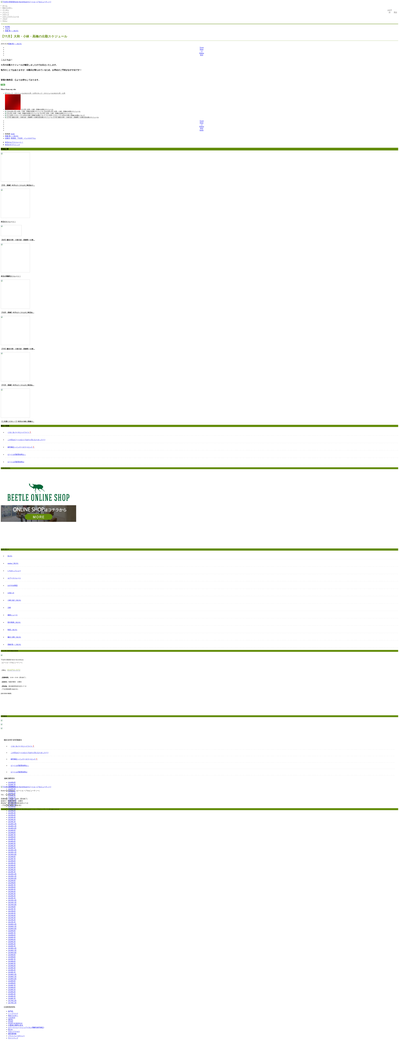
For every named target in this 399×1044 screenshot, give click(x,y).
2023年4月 (12, 865)
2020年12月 (12, 924)
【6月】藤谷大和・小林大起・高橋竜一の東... (18, 240)
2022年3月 (12, 894)
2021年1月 (12, 922)
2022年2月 (12, 896)
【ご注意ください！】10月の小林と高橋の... (17, 421)
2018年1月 (12, 998)
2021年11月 (12, 902)
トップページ (13, 1013)
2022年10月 (12, 878)
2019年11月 (12, 950)
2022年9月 (12, 881)
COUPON (11, 1018)
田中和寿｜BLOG (14, 622)
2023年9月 (12, 857)
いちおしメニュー (14, 571)
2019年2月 (12, 970)
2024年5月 (12, 839)
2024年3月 (12, 843)
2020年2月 (12, 944)
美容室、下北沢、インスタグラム (23, 138)
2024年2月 (12, 846)
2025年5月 (12, 813)
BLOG (10, 556)
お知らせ (11, 593)
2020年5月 (12, 937)
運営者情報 (12, 1034)
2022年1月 (12, 898)
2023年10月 (12, 854)
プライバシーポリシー (16, 1036)
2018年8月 (12, 983)
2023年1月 (12, 872)
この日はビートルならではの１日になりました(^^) (26, 440)
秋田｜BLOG (12, 630)
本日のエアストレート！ (14, 142)
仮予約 (10, 1011)
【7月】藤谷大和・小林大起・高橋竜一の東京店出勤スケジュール (76, 117)
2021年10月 (12, 905)
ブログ (4, 19)
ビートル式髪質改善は (16, 462)
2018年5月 (12, 990)
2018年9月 (12, 981)
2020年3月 (12, 942)
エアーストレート (14, 578)
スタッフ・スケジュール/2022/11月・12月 (50, 93)
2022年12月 (12, 874)
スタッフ (5, 14)
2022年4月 (12, 891)
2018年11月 (12, 977)
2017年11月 (12, 1003)
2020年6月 (12, 935)
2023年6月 (12, 861)
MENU (10, 1019)
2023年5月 (12, 863)
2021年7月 (12, 909)
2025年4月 (12, 815)
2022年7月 (12, 885)
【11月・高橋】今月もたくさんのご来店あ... (17, 385)
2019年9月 (12, 955)
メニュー (5, 12)
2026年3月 (12, 793)
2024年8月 (12, 833)
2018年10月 (12, 979)
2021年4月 (12, 915)
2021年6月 (12, 911)
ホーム (4, 6)
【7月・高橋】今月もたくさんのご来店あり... (18, 185)
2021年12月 (12, 900)
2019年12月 (12, 948)
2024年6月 (12, 837)
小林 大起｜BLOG (14, 600)
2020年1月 (12, 946)
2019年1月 (12, 972)
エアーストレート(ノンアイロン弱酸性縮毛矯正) (26, 1027)
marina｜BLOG (13, 563)
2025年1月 (12, 822)
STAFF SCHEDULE (15, 1023)
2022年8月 (12, 883)
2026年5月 (12, 789)
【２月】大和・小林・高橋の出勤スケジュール (37, 109)
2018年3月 (12, 994)
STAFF (10, 1021)
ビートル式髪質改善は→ (17, 454)
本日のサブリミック (12, 144)
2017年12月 (12, 1001)
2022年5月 (12, 889)
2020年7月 (12, 933)
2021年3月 (12, 918)
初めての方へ (7, 8)
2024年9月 (12, 830)
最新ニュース (13, 615)
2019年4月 (12, 966)
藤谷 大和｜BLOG (14, 637)
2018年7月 (12, 985)
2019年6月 (12, 961)
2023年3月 (12, 867)
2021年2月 (12, 920)
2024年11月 (12, 826)
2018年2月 (12, 996)
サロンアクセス (14, 1031)
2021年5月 (12, 913)
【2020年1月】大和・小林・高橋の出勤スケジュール (62, 111)
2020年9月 (12, 931)
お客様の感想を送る (15, 1025)
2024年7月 (12, 835)
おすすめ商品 (13, 585)
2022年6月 (12, 887)
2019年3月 (12, 968)
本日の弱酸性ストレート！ (11, 276)
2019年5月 (12, 963)
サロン (4, 21)
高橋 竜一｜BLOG (15, 44)
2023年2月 (12, 870)
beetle (13, 134)
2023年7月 (12, 859)
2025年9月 (12, 806)
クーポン (5, 10)
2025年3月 (12, 817)
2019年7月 (12, 959)
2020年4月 (12, 939)
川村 (9, 607)
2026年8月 (12, 782)
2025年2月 (12, 819)
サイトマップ (13, 1038)
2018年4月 (12, 992)
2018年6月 (12, 987)
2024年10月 (12, 828)
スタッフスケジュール (10, 16)
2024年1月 (12, 848)
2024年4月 (12, 841)
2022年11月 (12, 876)
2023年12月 (12, 850)
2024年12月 (12, 824)
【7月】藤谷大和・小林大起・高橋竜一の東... (18, 349)
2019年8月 (12, 957)
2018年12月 (12, 974)
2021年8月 (12, 907)
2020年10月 (12, 929)
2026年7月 (12, 785)
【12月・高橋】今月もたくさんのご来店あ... (17, 312)
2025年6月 (12, 811)
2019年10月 (12, 953)
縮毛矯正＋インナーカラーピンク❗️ (21, 447)
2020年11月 (12, 926)
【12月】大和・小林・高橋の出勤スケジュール (55, 113)
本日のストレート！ (8, 221)
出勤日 (7, 138)
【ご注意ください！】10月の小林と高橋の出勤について (65, 115)
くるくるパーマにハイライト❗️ (19, 432)
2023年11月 (12, 852)
